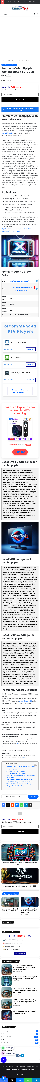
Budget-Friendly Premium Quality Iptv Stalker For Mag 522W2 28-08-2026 (25, 1002)
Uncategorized (7, 1031)
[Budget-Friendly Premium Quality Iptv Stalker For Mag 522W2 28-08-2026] (6, 1004)
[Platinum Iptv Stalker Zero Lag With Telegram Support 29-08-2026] (6, 981)
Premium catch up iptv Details (16, 771)
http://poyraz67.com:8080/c (19, 281)
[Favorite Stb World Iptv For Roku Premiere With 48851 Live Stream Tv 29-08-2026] (6, 992)
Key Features (13, 769)
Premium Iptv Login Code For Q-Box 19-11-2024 (10, 910)
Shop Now (20, 452)
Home (4, 61)
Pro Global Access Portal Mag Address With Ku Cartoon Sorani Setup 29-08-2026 (24, 967)
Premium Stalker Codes (23, 61)
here (18, 743)
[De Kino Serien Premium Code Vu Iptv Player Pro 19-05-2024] (30, 902)
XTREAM (5, 1042)
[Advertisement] (20, 38)
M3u (4, 1040)
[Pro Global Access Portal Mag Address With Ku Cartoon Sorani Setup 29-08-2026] (6, 969)
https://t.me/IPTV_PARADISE (10, 231)
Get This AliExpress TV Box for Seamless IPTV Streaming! (21, 776)
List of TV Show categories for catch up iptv (20, 784)
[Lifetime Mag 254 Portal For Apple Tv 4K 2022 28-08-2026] (6, 1015)
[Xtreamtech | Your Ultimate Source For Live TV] (20, 8)
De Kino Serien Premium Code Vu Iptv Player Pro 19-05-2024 (29, 910)
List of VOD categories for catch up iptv (19, 782)
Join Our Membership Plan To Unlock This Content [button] (22, 288)
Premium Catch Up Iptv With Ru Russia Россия (21, 766)
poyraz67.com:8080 (7, 133)
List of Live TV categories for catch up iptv (20, 779)
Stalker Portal (11, 61)
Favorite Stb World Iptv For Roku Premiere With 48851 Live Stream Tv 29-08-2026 (25, 990)
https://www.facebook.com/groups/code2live (16, 229)
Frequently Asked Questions (15, 786)
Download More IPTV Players (20, 391)
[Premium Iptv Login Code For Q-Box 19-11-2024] (10, 902)
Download (30, 349)
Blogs (4, 1034)
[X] (8, 805)
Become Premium (20, 953)
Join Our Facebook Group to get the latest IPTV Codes (21, 109)
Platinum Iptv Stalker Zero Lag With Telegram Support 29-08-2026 (25, 978)
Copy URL (33, 796)
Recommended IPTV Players (18, 773)
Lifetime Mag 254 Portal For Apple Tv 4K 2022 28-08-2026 (25, 1012)
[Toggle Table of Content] (34, 764)
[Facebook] (3, 805)
